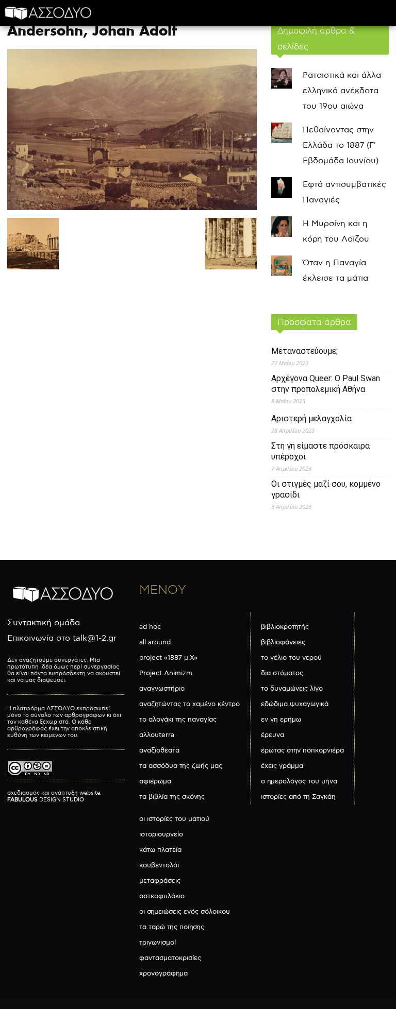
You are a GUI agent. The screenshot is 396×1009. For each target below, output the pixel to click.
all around (155, 642)
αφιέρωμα (155, 781)
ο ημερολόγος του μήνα (299, 781)
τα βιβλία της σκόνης (172, 797)
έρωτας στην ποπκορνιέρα (302, 750)
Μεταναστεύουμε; (304, 351)
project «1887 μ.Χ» (168, 658)
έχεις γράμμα (282, 766)
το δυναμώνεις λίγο (292, 689)
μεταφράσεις (159, 881)
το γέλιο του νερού (291, 658)
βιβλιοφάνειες (283, 642)
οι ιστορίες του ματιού (174, 819)
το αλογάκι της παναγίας (178, 719)
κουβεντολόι (159, 865)
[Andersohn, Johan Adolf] (132, 208)
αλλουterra (156, 735)
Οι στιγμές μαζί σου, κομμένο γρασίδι (326, 489)
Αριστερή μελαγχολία (311, 418)
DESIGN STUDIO (45, 799)
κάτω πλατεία (160, 850)
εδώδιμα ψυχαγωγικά (294, 704)
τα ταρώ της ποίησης (171, 927)
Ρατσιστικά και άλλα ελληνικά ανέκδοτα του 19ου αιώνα (342, 91)
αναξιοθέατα (159, 750)
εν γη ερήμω (281, 719)
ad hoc (150, 627)
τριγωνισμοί (157, 942)
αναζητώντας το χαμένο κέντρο (189, 704)
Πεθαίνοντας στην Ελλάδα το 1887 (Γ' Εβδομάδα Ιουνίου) (340, 145)
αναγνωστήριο (162, 689)
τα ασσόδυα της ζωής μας (180, 766)
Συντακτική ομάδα (43, 623)
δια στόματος (282, 673)
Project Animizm (165, 673)
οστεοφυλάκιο (162, 896)
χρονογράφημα (163, 973)
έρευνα (272, 735)
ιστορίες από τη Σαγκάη (298, 797)
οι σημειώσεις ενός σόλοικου (184, 912)
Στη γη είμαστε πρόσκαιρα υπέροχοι (320, 451)
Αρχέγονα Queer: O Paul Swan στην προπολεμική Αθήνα (325, 383)
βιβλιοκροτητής (285, 627)
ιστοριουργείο (161, 834)
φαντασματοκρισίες (170, 958)
